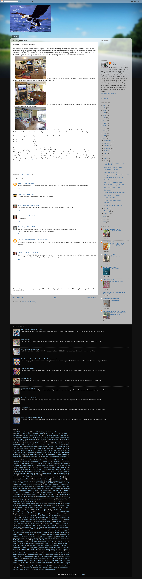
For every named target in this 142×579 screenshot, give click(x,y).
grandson (31, 496)
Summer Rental (58, 556)
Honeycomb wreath (40, 503)
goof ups (57, 492)
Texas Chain (54, 558)
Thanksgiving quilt (20, 560)
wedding (17, 567)
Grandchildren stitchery (30, 494)
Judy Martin (29, 507)
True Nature (42, 564)
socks (39, 553)
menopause (25, 519)
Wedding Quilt (28, 567)
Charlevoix (16, 461)
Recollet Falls (51, 541)
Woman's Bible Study (110, 267)
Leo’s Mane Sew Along (21, 513)
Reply (19, 188)
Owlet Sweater (44, 529)
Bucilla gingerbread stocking (38, 454)
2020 (104, 120)
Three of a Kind (23, 562)
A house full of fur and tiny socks (114, 311)
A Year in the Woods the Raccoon (25, 439)
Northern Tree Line (44, 525)
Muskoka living (38, 521)
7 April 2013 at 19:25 (32, 205)
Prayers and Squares (31, 538)
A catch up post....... (27, 339)
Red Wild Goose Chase (62, 541)
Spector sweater (48, 552)
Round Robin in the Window (44, 545)
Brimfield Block (24, 454)
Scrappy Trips (64, 549)
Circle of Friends (53, 463)
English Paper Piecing (42, 479)
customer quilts (50, 469)
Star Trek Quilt (44, 554)
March (106, 208)
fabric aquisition (38, 481)
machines (54, 515)
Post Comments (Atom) (29, 301)
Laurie (20, 216)
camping (45, 456)
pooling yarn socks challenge (47, 536)
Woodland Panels (28, 569)
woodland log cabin (17, 569)
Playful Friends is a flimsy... (112, 180)
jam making (21, 507)
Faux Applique (30, 483)
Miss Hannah (47, 519)
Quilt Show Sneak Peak (28, 388)
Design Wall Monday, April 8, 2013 (114, 192)
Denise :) (21, 252)
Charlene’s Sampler (61, 460)
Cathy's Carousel (40, 459)
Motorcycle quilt (30, 521)
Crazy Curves (19, 467)
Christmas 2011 (58, 461)
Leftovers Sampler (54, 512)
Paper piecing (25, 530)
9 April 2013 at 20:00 (42, 239)
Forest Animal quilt (51, 486)
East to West (26, 477)
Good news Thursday (110, 172)
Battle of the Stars (43, 448)
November (107, 143)
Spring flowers (64, 552)
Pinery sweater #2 (31, 534)
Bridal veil (57, 452)
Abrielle (21, 443)
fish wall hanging (35, 484)
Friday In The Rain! (115, 230)
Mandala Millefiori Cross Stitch (39, 517)
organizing (25, 529)
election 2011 (50, 477)
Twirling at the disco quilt (58, 564)
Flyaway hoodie (39, 486)
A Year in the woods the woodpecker (58, 441)
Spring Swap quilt (32, 554)
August (106, 150)
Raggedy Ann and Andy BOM (55, 540)
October (107, 145)
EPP (62, 479)
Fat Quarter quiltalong (19, 483)
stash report (54, 554)
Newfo (44, 523)
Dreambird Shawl (62, 475)
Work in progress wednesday (47, 569)
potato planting (60, 536)
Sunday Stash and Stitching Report (32, 417)
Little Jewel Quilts (108, 279)
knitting (16, 509)
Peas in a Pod (53, 531)
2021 (104, 118)
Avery (21, 446)
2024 (104, 110)
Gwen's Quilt (61, 498)
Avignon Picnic (42, 446)
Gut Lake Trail (52, 498)
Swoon (26, 558)
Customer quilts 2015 (41, 471)
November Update (115, 300)
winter (55, 567)
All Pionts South (29, 442)
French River (32, 488)
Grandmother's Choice (48, 494)
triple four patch (58, 562)
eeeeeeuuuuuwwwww (39, 477)
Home (15, 36)
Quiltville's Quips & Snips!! (111, 229)
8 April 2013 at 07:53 (28, 227)
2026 (104, 105)
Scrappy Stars (45, 549)
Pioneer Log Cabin (53, 534)
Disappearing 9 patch (49, 473)
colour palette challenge (29, 465)
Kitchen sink (56, 507)
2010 (104, 222)
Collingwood (17, 465)
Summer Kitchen (46, 556)
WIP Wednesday (64, 567)
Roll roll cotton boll (61, 543)
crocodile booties (46, 467)
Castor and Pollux (28, 460)
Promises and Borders (47, 538)
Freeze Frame (23, 488)
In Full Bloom (46, 505)
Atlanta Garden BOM (18, 444)
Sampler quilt (16, 547)
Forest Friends (61, 486)
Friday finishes (25, 407)
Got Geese (65, 492)
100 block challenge (23, 432)
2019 (104, 123)
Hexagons (65, 502)
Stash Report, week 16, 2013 (113, 182)
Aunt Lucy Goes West (32, 444)
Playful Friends (24, 536)
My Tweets (57, 521)
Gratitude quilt (41, 496)
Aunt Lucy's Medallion (45, 444)
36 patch (35, 432)
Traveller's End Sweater (43, 562)
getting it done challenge (22, 492)
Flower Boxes (64, 484)
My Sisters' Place (107, 294)
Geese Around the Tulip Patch (60, 490)
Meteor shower (35, 519)
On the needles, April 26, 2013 (113, 169)
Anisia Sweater (39, 443)
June (106, 156)
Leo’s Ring (31, 513)
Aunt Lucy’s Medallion (58, 444)
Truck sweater (32, 564)
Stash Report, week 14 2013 (112, 195)
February (107, 211)
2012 (104, 216)
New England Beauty (22, 523)
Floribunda (55, 484)
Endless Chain (25, 479)
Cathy (113, 63)
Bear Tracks (66, 448)
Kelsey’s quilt (39, 507)
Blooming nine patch (27, 450)
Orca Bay (16, 529)
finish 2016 (25, 484)
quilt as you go (64, 538)
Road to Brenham (27, 543)
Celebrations (49, 460)
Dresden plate (17, 477)
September (107, 148)
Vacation (54, 566)
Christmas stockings (27, 463)
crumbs (15, 469)
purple (57, 538)
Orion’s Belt (34, 529)
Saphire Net (25, 547)
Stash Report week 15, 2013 (112, 187)
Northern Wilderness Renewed (21, 527)
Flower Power (28, 486)
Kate (19, 194)
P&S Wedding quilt (63, 529)
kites (63, 507)
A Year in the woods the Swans (36, 441)
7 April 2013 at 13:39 (28, 194)
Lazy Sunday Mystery (25, 512)
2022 (104, 115)
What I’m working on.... (28, 368)
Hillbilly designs (16, 503)
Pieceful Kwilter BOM (44, 532)
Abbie (14, 443)
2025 (104, 108)
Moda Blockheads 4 (58, 519)
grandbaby (16, 494)
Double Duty (36, 475)
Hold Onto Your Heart (28, 503)
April (105, 161)
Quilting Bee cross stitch (20, 540)
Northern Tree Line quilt (59, 525)
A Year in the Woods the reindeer (48, 439)
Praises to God (19, 538)
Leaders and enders (41, 512)
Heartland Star (41, 502)
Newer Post (18, 298)
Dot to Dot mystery (24, 475)
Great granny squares (53, 496)
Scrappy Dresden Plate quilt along (49, 547)
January (107, 213)
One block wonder (50, 527)
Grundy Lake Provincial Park (28, 498)
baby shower (16, 448)
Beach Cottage (56, 448)
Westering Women (47, 567)
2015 (104, 133)
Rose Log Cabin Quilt (19, 545)
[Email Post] (33, 174)
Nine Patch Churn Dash (63, 523)
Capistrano (42, 458)
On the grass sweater (37, 527)
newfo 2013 (51, 523)
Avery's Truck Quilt (31, 446)
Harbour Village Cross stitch (23, 502)
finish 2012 (49, 483)
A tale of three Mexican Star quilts (31, 329)
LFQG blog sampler (42, 514)
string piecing (28, 556)
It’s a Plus (62, 505)
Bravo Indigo (31, 452)
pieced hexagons (30, 532)
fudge (35, 490)
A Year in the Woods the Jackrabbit (60, 437)
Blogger (82, 574)
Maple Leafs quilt (55, 517)
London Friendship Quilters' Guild (114, 292)
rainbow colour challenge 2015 (38, 541)
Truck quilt (23, 564)
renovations (16, 543)
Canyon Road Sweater (32, 458)
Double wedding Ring (48, 475)
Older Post (91, 298)
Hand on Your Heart (61, 499)
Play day (106, 202)
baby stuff (24, 448)
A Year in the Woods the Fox (39, 437)
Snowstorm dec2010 (29, 553)
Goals (33, 492)
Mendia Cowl (18, 519)
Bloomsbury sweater (42, 450)
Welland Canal (37, 567)
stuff (35, 556)
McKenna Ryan (65, 517)
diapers (38, 473)
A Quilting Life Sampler (37, 433)
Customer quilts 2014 (23, 471)
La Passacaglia (40, 509)
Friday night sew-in (43, 488)
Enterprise (55, 479)
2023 (104, 113)
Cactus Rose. (29, 456)
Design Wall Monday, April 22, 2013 (114, 177)
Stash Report (32, 160)
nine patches (18, 525)
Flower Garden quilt (18, 486)
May (105, 158)
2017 (104, 128)
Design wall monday (27, 473)
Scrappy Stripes (54, 549)
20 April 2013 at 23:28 (31, 252)
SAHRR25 (56, 545)
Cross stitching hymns (59, 467)
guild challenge (42, 498)
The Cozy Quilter (108, 241)
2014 (104, 136)
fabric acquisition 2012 (26, 481)
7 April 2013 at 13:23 (29, 183)
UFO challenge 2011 (29, 566)
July (105, 153)
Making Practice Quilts (116, 281)
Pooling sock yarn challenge (112, 200)
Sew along (22, 551)
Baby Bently (51, 446)
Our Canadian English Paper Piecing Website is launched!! (39, 359)
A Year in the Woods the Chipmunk (55, 435)
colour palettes (41, 465)
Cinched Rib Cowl (41, 463)
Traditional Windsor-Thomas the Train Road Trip (118, 313)
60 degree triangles (45, 431)
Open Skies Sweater (62, 527)
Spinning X (56, 552)
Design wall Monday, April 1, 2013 (114, 205)
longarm (32, 515)
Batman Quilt (32, 448)
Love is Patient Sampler (43, 515)
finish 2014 (67, 483)
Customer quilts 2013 (63, 469)
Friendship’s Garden (26, 490)
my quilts (47, 521)
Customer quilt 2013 (39, 469)
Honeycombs (50, 503)
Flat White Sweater (46, 484)
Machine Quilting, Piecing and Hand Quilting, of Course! (118, 244)
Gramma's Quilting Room (111, 298)
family (48, 481)
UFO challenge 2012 (44, 566)
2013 (104, 138)
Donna (20, 183)
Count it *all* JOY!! (109, 254)
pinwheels (43, 534)
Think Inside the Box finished (30, 349)
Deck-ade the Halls (57, 471)
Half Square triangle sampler (46, 499)
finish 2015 (18, 484)
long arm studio (24, 515)
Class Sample (64, 463)
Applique (55, 443)
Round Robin (33, 545)
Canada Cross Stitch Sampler (59, 456)
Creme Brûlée (29, 467)
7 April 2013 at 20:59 (29, 216)
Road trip (37, 543)
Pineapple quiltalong (60, 532)
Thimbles (46, 560)
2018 (104, 125)
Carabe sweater (51, 458)
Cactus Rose (17, 456)
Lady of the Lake (57, 510)
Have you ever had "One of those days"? (116, 175)
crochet (37, 467)
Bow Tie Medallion (20, 452)
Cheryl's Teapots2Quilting (26, 239)
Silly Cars (44, 551)
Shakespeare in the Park (33, 551)
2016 (104, 130)
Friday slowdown (114, 268)
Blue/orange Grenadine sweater (56, 450)
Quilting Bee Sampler (38, 540)
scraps (15, 551)
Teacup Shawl (33, 558)
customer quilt (25, 469)
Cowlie (68, 465)
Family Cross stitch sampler (60, 481)
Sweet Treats (18, 558)
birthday (17, 450)
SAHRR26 (64, 545)
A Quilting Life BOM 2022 (22, 433)
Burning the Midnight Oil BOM (58, 454)
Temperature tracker (43, 558)
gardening (46, 490)
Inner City (54, 505)
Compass (49, 465)
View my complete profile (108, 93)
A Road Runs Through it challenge (53, 433)
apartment (48, 443)
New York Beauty (35, 523)
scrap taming (34, 547)
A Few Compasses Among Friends (61, 432)
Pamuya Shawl (16, 530)
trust (49, 564)
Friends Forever (55, 488)
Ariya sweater (64, 443)
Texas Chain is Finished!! (29, 398)
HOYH (58, 503)
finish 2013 (59, 483)
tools (33, 562)
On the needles (108, 190)
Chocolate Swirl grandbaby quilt (30, 461)
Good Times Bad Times (45, 492)
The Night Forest (35, 560)
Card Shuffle (61, 458)
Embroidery (59, 477)
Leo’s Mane (65, 512)
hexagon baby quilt (54, 502)
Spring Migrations (18, 554)
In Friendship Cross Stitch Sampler (29, 505)
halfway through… (115, 256)
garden (40, 490)
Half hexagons (31, 499)
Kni (67, 507)
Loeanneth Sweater (57, 514)
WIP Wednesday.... (27, 378)
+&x (14, 432)
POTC (68, 536)
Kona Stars (28, 510)
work (36, 569)
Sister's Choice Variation (55, 551)
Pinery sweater (18, 534)
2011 (104, 219)
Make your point (23, 517)
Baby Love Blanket (61, 446)
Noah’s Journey (29, 525)
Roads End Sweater (47, 543)
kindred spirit (47, 507)
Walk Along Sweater (64, 566)
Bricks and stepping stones (44, 452)
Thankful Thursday (109, 197)
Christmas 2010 (46, 461)
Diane (20, 227)
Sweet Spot (67, 556)
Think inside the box (57, 560)
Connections (58, 465)
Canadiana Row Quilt (19, 458)
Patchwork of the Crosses (39, 531)
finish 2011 (39, 483)
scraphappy (22, 205)
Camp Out (38, 456)
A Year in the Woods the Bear (32, 435)
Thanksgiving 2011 (65, 558)
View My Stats (105, 98)
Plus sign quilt (33, 536)
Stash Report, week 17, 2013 (113, 167)
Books (68, 450)
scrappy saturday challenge (28, 549)
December (107, 140)
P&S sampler (53, 529)
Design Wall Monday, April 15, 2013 (114, 185)
